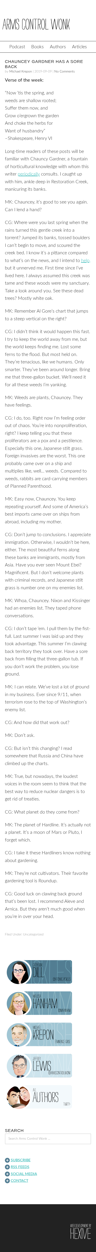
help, (85, 260)
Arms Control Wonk (48, 24)
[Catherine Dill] (48, 972)
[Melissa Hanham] (48, 1003)
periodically (29, 174)
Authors (58, 47)
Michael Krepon (20, 71)
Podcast (17, 47)
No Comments (64, 71)
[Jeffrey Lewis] (48, 1066)
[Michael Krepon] (48, 1034)
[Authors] (48, 1097)
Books (37, 47)
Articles (79, 47)
